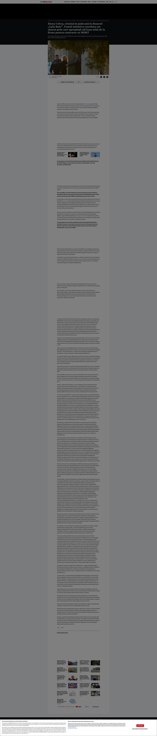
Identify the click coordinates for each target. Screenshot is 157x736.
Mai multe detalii (26, 725)
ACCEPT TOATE (140, 725)
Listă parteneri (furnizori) (72, 728)
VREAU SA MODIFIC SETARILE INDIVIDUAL (140, 728)
